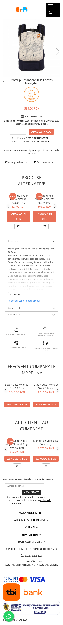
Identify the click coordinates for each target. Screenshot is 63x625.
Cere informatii (44, 162)
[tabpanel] (31, 48)
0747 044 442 (33, 556)
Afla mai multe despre (30, 520)
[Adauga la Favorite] (18, 226)
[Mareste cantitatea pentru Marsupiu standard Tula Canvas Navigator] (23, 132)
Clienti (30, 527)
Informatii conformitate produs (24, 300)
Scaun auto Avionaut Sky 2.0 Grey (17, 386)
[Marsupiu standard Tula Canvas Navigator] (31, 48)
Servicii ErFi (30, 534)
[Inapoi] (2, 81)
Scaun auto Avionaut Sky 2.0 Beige (46, 386)
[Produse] (51, 7)
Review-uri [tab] (15, 314)
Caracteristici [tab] (14, 308)
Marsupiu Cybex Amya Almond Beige (18, 197)
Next (57, 51)
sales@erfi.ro (33, 561)
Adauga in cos (41, 131)
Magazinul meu (30, 513)
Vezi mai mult (16, 294)
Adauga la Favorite (18, 162)
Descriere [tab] (13, 241)
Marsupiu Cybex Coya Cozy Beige (46, 442)
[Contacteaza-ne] (50, 13)
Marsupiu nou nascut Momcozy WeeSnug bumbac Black (44, 197)
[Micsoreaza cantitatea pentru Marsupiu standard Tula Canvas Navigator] (12, 132)
